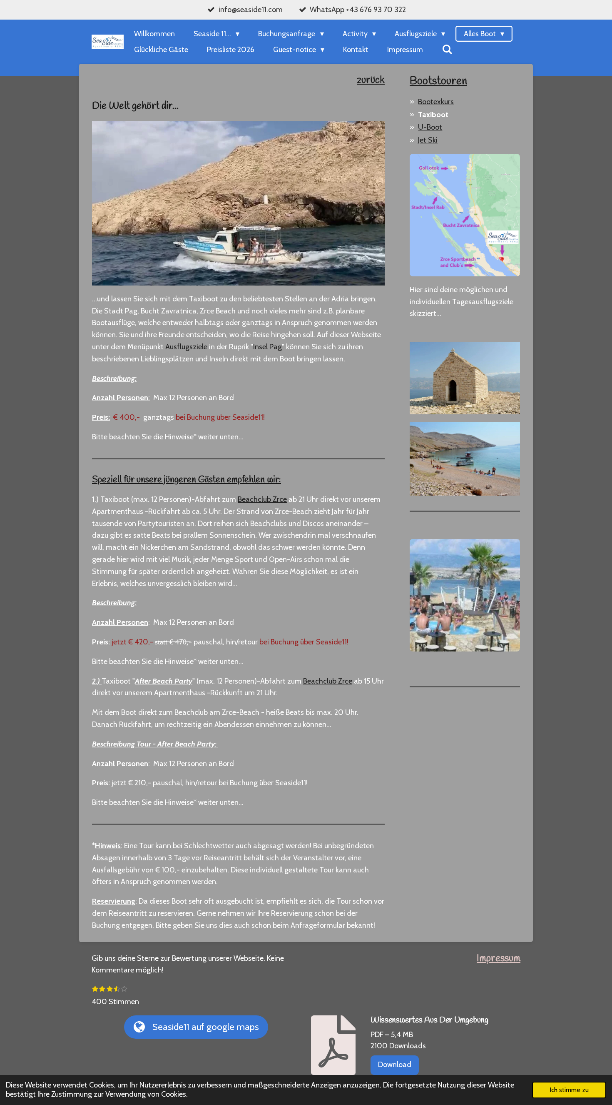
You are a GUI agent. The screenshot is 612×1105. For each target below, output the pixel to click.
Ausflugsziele (186, 346)
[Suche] (446, 50)
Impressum (498, 958)
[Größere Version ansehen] (465, 215)
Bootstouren (438, 81)
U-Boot (430, 127)
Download (394, 1064)
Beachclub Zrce (262, 499)
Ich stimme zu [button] (569, 1089)
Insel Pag (267, 346)
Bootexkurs (436, 101)
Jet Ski (428, 140)
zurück (371, 80)
